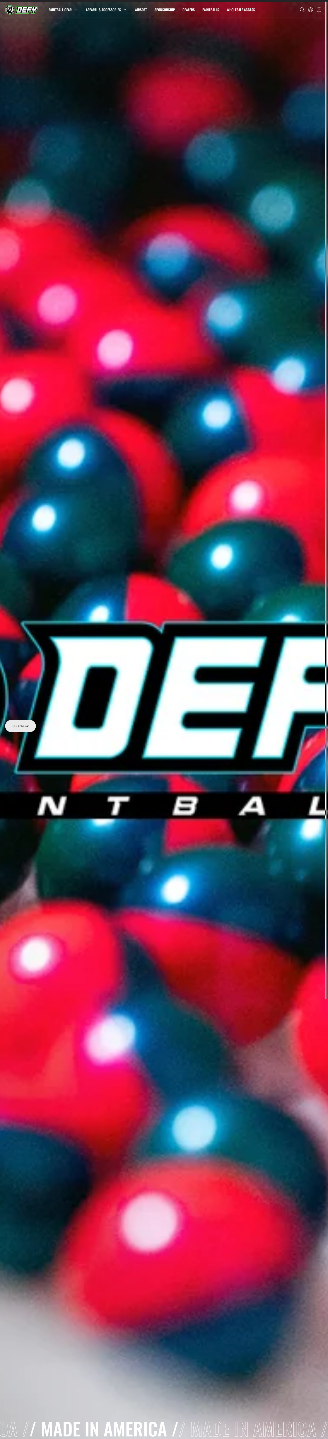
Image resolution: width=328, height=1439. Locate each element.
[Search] (302, 10)
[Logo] (21, 10)
